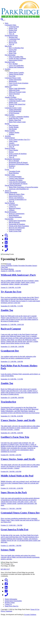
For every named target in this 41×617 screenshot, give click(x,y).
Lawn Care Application (16, 65)
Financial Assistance (15, 229)
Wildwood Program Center (17, 92)
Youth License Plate (15, 231)
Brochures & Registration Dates (19, 164)
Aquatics (11, 143)
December (28, 265)
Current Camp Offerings (16, 178)
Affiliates (12, 210)
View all (11, 34)
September (9, 265)
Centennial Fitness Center (13, 78)
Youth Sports (13, 155)
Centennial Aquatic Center (17, 101)
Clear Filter (4, 267)
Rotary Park (12, 53)
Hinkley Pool (13, 102)
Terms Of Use (34, 609)
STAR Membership (15, 111)
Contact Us (12, 206)
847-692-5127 (5, 569)
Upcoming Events (14, 171)
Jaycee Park (12, 41)
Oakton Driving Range (16, 74)
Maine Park (12, 32)
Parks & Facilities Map (16, 56)
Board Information (10, 212)
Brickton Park (13, 37)
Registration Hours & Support (18, 162)
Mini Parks (8, 46)
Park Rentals (13, 129)
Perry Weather (13, 64)
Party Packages (13, 125)
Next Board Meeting (7, 269)
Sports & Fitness (10, 148)
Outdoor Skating (14, 132)
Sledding (11, 134)
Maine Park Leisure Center (17, 122)
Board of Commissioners (16, 213)
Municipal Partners (15, 208)
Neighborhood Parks (11, 35)
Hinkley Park (13, 28)
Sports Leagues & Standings (18, 153)
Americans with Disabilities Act (19, 189)
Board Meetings (14, 173)
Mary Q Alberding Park (16, 48)
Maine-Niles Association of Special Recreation (23, 187)
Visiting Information (15, 79)
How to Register (14, 160)
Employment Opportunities (17, 220)
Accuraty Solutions (30, 614)
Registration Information (12, 159)
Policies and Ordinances (16, 67)
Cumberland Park (14, 39)
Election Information (15, 217)
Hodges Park (13, 30)
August (3, 265)
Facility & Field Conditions (17, 58)
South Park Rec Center (16, 118)
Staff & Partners (10, 203)
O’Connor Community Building (19, 116)
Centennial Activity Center (13, 108)
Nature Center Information (17, 88)
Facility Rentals (14, 127)
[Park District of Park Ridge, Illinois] (20, 17)
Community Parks (10, 25)
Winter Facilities (10, 131)
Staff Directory (13, 205)
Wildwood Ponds (14, 90)
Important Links (10, 62)
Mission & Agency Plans (16, 194)
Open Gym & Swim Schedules (18, 83)
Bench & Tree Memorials (17, 227)
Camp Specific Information (17, 182)
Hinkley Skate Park (15, 120)
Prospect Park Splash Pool (17, 104)
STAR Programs (14, 113)
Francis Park (13, 49)
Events (7, 169)
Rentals (7, 123)
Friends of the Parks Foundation (19, 226)
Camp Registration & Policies (18, 183)
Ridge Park (12, 51)
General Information (15, 176)
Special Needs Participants (13, 185)
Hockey (11, 152)
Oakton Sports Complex (16, 72)
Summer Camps (10, 175)
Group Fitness (13, 85)
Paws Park (12, 76)
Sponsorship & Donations (17, 224)
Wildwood (8, 86)
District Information (11, 192)
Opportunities (9, 219)
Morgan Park (13, 42)
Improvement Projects (15, 60)
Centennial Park (14, 27)
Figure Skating (13, 150)
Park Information (10, 55)
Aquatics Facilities (10, 97)
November (21, 265)
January (34, 265)
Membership (13, 81)
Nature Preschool (14, 94)
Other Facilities (9, 115)
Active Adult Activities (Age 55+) (19, 139)
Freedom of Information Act (17, 199)
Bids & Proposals (14, 222)
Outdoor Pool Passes (15, 99)
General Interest (10, 138)
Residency (12, 166)
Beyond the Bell (14, 145)
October (15, 265)
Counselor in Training (15, 180)
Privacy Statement (6, 611)
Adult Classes (13, 141)
